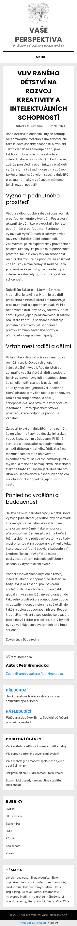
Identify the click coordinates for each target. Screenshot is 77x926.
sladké (41, 901)
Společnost (13, 846)
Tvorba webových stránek (32, 923)
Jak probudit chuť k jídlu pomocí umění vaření (34, 773)
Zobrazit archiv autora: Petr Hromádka (34, 674)
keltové (27, 892)
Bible (54, 877)
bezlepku (22, 877)
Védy (50, 901)
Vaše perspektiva (38, 35)
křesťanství (51, 892)
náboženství (55, 896)
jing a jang (13, 892)
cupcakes (12, 882)
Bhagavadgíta (39, 877)
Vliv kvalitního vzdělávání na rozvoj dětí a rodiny (36, 746)
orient (10, 901)
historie (28, 887)
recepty (21, 901)
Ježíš (57, 887)
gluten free (43, 882)
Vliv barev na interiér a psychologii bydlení (32, 754)
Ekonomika (13, 823)
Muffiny (25, 896)
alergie (10, 877)
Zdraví (10, 853)
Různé (10, 838)
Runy (31, 901)
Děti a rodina (31, 639)
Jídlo (9, 831)
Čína (66, 901)
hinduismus (13, 887)
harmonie (59, 882)
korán (37, 892)
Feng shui (27, 882)
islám (48, 887)
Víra (58, 901)
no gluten (38, 896)
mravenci (12, 896)
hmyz (39, 887)
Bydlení (10, 809)
